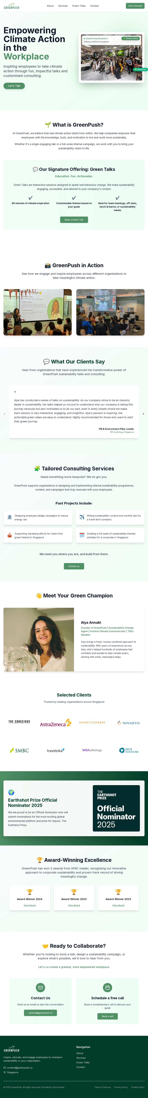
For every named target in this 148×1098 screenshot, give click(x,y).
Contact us (74, 566)
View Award (30, 905)
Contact (94, 5)
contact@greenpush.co (40, 1013)
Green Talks (79, 5)
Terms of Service (102, 1087)
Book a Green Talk (74, 219)
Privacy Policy (121, 1087)
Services (63, 5)
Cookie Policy (138, 1087)
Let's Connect (135, 5)
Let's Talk (14, 85)
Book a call (107, 1016)
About (50, 5)
